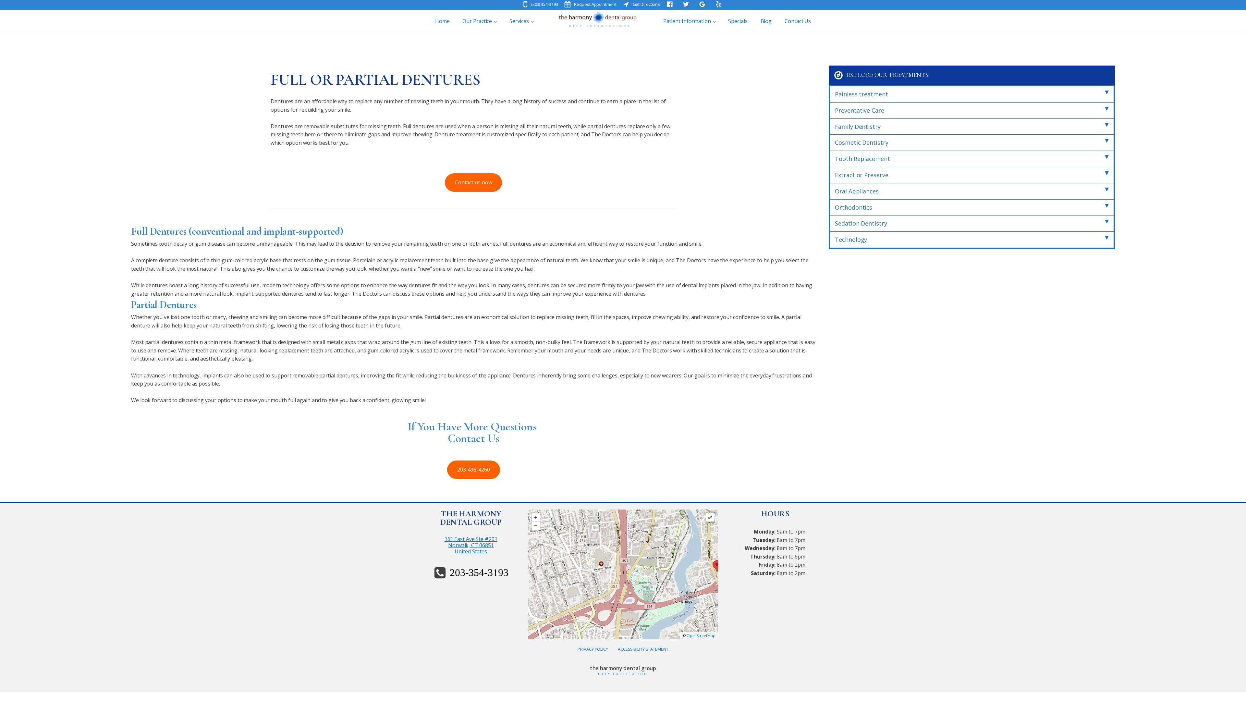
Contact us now (473, 182)
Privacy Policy (593, 649)
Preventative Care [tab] (859, 110)
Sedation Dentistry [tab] (861, 223)
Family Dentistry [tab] (857, 126)
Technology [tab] (851, 239)
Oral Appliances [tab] (857, 191)
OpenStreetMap (701, 635)
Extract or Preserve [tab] (861, 175)
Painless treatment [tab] (861, 94)
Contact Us (798, 21)
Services (519, 21)
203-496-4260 (473, 469)
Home (442, 21)
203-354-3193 (479, 572)
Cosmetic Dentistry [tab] (861, 142)
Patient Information (687, 21)
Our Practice (477, 21)
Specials (737, 21)
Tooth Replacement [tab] (862, 159)
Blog (766, 21)
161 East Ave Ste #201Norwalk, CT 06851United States (471, 545)
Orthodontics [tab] (853, 207)
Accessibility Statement (643, 649)
